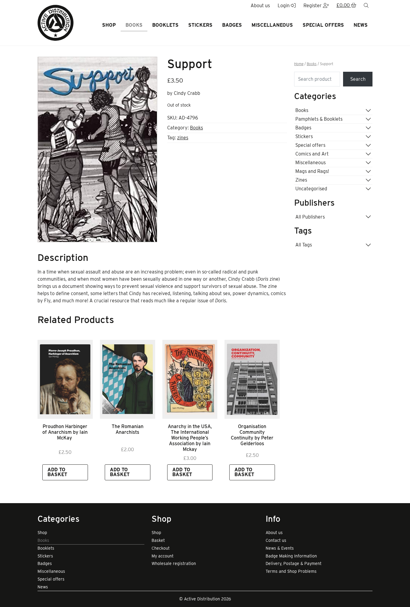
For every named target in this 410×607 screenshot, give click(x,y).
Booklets (165, 25)
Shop (109, 25)
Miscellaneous (272, 25)
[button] (346, 5)
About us (274, 532)
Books (134, 25)
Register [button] (313, 5)
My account (162, 556)
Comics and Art (312, 154)
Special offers (323, 25)
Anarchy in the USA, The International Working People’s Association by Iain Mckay (190, 438)
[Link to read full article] (65, 379)
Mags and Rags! (312, 171)
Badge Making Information (291, 556)
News (361, 25)
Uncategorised (311, 189)
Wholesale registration (174, 563)
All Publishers (310, 217)
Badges (232, 25)
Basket (158, 540)
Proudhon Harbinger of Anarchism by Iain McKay (65, 432)
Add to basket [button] (57, 472)
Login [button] (284, 5)
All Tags (303, 245)
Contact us (276, 540)
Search (358, 79)
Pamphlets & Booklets (318, 119)
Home (298, 64)
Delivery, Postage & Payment (293, 563)
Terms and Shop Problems (291, 571)
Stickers (200, 25)
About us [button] (260, 5)
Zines (301, 180)
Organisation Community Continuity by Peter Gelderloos (252, 435)
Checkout (161, 548)
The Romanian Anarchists (127, 429)
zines (182, 137)
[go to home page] (56, 22)
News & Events (280, 548)
